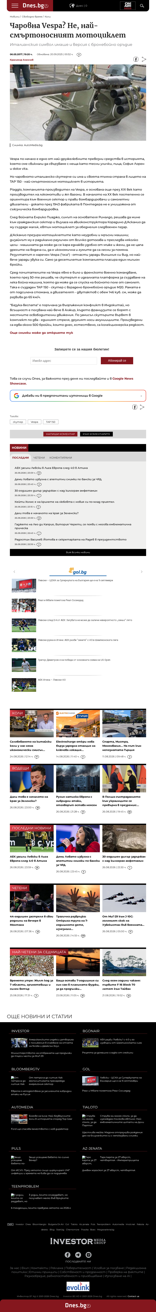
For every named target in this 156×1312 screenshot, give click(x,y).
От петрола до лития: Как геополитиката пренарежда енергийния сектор (47, 1080)
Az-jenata (92, 1148)
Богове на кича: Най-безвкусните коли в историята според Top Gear (50, 1117)
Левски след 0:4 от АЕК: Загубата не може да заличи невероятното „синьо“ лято (85, 620)
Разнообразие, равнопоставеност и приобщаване (63, 1276)
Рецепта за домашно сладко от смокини (107, 1052)
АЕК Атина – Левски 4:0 (51, 679)
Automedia (22, 1107)
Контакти (39, 1268)
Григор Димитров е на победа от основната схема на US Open (74, 659)
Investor (20, 1031)
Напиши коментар (60, 434)
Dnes (28, 1224)
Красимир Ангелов (21, 59)
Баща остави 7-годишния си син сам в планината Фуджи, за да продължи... (77, 985)
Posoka (84, 1229)
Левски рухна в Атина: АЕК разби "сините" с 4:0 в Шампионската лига (78, 640)
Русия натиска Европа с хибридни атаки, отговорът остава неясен (76, 801)
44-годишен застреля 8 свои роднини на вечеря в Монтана (31, 921)
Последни (20, 457)
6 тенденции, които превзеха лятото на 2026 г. (41, 1207)
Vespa (34, 421)
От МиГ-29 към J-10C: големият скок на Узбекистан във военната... (123, 921)
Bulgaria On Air (56, 1224)
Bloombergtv (25, 1069)
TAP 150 (50, 421)
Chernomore (72, 1229)
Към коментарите (96, 434)
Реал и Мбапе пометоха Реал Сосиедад (60, 600)
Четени (39, 457)
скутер (18, 421)
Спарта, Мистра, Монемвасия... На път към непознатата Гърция (121, 746)
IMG (10, 1224)
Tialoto (90, 1107)
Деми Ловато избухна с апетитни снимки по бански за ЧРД (58, 479)
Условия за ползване (109, 1268)
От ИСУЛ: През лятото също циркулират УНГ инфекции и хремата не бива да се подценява (40, 1172)
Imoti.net (130, 1224)
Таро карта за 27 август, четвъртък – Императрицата (119, 1159)
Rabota (140, 1224)
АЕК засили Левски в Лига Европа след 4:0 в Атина (51, 468)
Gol (86, 1069)
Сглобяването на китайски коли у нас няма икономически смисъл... (31, 746)
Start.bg (60, 1229)
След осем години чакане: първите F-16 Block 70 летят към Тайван (121, 985)
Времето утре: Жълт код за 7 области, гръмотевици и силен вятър (31, 985)
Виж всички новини (78, 552)
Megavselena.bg (105, 1229)
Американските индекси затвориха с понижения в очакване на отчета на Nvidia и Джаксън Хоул (51, 1042)
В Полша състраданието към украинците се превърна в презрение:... (121, 801)
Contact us (133, 1296)
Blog (52, 1229)
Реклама (56, 1268)
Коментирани (60, 457)
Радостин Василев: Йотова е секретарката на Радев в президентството (71, 539)
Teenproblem (25, 1186)
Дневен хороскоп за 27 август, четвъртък (108, 1170)
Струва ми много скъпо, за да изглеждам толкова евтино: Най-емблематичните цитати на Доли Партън (113, 1120)
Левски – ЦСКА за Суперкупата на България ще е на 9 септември (75, 580)
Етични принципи (43, 1272)
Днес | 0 (81, 5)
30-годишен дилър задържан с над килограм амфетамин (56, 490)
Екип (25, 1268)
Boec (93, 1229)
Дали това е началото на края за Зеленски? (47, 513)
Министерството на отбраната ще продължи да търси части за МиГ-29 (41, 1055)
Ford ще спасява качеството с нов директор (39, 1128)
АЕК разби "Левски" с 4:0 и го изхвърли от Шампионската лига (121, 1041)
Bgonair (91, 1031)
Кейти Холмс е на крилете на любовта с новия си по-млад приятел (64, 502)
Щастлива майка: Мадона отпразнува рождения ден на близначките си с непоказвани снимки (112, 1134)
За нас (14, 1268)
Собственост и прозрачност (83, 1272)
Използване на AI (117, 1276)
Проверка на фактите (125, 1272)
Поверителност (78, 1268)
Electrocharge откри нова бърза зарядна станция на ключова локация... (75, 746)
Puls (16, 1148)
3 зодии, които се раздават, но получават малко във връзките (48, 1196)
